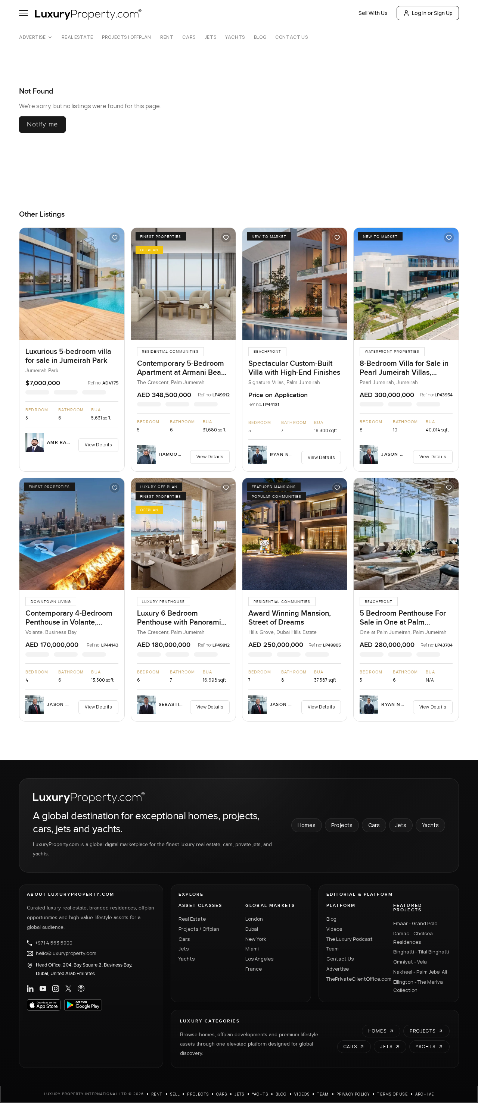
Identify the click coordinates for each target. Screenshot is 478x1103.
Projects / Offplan (199, 929)
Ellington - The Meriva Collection (418, 986)
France (253, 968)
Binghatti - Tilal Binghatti (421, 951)
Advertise (32, 37)
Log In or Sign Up (432, 12)
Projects (342, 825)
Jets (210, 37)
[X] (68, 988)
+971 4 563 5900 (53, 943)
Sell (175, 1094)
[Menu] (23, 13)
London (254, 918)
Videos (334, 929)
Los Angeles (259, 958)
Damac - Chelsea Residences (413, 937)
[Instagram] (55, 988)
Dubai (251, 929)
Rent (166, 37)
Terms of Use (392, 1094)
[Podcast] (81, 988)
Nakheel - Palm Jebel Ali (420, 971)
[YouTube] (43, 988)
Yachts (235, 37)
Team (332, 948)
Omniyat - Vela (410, 961)
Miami (252, 948)
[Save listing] (114, 237)
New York (255, 939)
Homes (307, 825)
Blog (260, 37)
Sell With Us (373, 12)
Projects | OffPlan (126, 37)
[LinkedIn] (30, 988)
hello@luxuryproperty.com (66, 953)
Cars (188, 37)
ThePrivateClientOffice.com (355, 978)
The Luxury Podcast (349, 939)
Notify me (42, 124)
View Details (98, 444)
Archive (424, 1094)
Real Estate (77, 37)
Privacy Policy (353, 1094)
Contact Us (291, 37)
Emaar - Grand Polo (415, 923)
